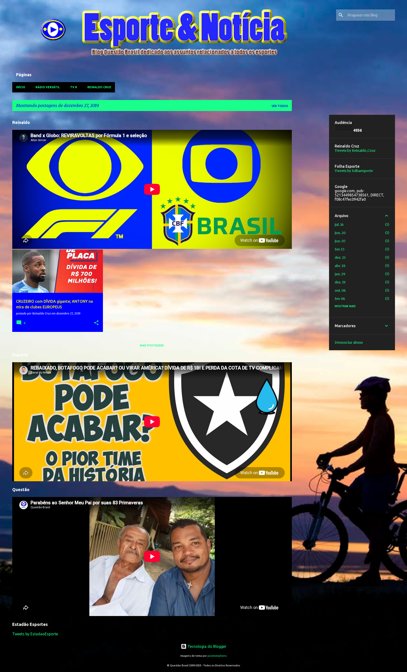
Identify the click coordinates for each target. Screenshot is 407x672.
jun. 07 (340, 241)
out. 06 (340, 290)
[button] (96, 323)
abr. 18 (340, 266)
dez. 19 (340, 282)
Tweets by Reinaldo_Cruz (355, 150)
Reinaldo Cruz (99, 87)
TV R (73, 87)
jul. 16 (339, 225)
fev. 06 (340, 299)
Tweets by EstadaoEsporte (35, 634)
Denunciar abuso (349, 342)
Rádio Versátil (48, 87)
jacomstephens (217, 655)
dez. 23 (340, 257)
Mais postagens (152, 345)
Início (20, 87)
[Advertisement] (310, 185)
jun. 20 (340, 233)
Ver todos (280, 105)
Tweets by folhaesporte (354, 171)
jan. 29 (340, 274)
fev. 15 (340, 249)
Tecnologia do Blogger (206, 646)
